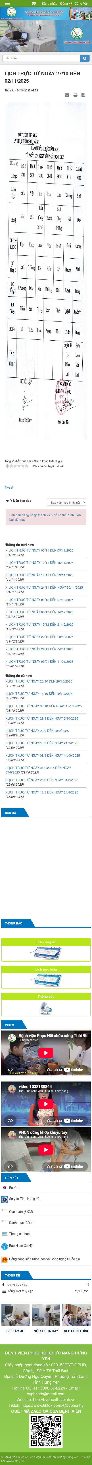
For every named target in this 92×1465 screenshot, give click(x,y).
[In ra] (75, 94)
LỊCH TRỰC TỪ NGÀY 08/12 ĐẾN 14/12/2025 (40, 612)
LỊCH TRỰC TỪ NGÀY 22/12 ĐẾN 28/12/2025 (40, 636)
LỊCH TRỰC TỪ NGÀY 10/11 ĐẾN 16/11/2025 (40, 562)
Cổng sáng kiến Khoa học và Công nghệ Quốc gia (44, 1259)
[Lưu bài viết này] (84, 94)
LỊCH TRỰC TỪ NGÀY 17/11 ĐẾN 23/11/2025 (40, 575)
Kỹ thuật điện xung (76, 1333)
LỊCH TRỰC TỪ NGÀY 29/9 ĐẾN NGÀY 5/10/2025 (42, 718)
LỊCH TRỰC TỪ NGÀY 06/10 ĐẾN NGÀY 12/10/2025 (44, 706)
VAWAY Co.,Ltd (15, 1461)
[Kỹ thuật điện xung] (76, 1315)
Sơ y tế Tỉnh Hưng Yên (25, 1198)
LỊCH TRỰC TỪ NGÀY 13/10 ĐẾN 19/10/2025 (39, 693)
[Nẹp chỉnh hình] (46, 1315)
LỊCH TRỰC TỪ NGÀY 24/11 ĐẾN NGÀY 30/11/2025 (45, 587)
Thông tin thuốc (20, 1233)
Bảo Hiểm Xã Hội (21, 1245)
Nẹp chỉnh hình (46, 1331)
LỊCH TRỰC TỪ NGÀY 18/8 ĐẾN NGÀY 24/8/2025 (42, 792)
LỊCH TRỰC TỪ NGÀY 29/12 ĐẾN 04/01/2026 (40, 649)
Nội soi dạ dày (15, 1331)
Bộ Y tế (14, 1187)
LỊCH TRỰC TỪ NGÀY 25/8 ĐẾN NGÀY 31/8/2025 (42, 780)
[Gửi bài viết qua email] (67, 94)
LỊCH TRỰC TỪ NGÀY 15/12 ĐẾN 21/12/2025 (40, 624)
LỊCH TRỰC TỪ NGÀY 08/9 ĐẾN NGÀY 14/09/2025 (43, 755)
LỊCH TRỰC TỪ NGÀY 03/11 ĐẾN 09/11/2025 (40, 550)
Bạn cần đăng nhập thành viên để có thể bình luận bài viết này (45, 517)
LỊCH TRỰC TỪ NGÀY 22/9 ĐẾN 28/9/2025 (38, 730)
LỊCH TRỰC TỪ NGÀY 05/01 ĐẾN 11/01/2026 (40, 661)
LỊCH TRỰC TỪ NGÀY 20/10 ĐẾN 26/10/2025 (39, 681)
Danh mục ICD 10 (21, 1222)
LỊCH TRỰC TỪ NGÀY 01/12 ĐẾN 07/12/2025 (40, 599)
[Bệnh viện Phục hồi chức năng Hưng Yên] (46, 13)
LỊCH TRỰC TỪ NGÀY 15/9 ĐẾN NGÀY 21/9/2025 (42, 743)
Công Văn (82, 3)
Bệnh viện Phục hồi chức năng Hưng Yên (53, 1457)
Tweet (9, 487)
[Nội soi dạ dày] (15, 1315)
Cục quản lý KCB (21, 1211)
